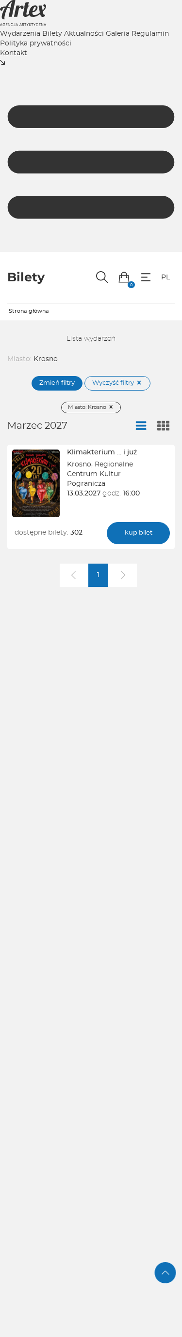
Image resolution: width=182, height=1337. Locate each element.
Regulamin (150, 33)
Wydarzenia (20, 33)
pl (165, 277)
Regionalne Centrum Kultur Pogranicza (100, 474)
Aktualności (84, 33)
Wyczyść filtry (113, 383)
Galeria (118, 33)
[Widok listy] (141, 426)
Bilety (52, 33)
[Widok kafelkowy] (163, 426)
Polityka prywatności (35, 43)
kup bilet (138, 533)
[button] (124, 277)
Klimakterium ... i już (102, 452)
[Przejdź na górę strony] (165, 1273)
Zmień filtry (57, 383)
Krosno (79, 464)
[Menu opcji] (146, 277)
